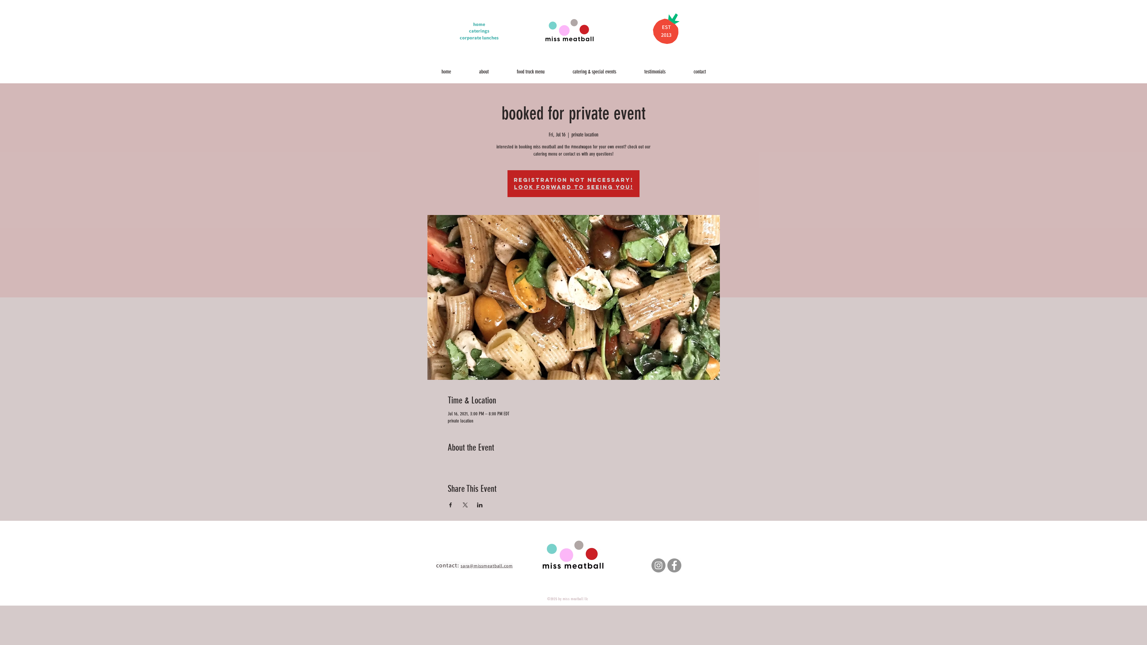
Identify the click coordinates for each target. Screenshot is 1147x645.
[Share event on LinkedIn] (480, 505)
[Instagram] (658, 565)
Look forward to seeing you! (573, 187)
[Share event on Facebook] (450, 505)
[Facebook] (674, 565)
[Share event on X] (465, 505)
